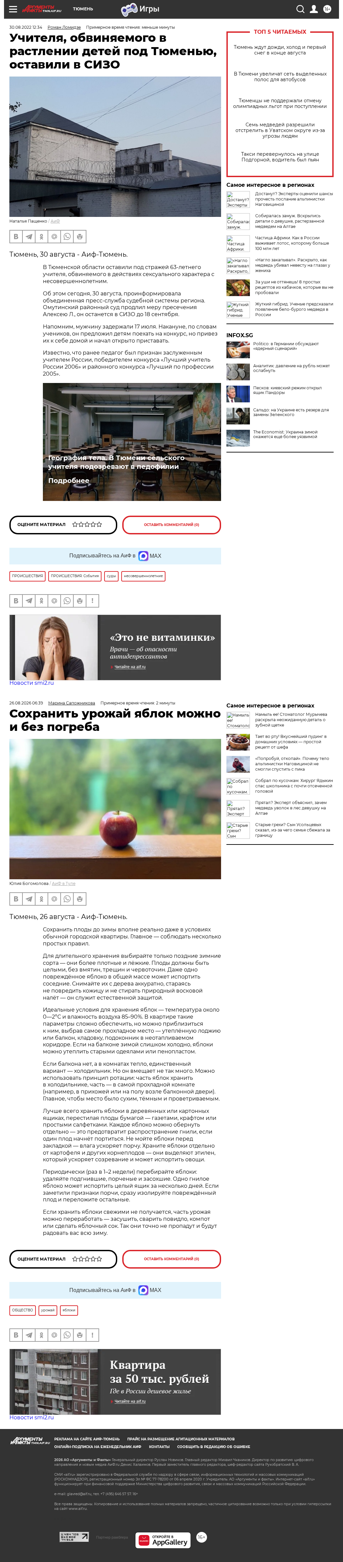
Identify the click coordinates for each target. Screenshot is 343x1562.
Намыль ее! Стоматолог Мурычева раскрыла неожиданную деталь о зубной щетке (291, 720)
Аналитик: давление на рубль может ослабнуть (291, 368)
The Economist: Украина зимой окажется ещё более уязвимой (285, 434)
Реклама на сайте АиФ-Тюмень (87, 1439)
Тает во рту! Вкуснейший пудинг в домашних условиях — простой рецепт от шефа (291, 742)
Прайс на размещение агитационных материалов (181, 1439)
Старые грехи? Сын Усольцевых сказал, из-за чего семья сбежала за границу (292, 830)
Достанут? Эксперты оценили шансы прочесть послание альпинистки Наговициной (294, 199)
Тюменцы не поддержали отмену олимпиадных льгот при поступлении (280, 103)
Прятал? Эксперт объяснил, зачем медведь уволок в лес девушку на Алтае (291, 808)
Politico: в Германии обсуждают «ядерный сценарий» (286, 346)
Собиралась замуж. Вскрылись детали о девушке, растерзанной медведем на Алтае (289, 221)
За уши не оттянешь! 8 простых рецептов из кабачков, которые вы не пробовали (294, 287)
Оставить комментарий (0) (171, 525)
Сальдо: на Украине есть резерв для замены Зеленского (291, 412)
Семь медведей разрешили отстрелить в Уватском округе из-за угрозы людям (280, 130)
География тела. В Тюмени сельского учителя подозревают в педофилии (116, 462)
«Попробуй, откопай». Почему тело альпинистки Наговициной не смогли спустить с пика (292, 764)
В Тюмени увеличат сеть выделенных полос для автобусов (280, 77)
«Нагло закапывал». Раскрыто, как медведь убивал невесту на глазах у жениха (292, 265)
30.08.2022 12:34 (25, 27)
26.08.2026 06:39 (26, 702)
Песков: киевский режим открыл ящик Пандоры (287, 390)
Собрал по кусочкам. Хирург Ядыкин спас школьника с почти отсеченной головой (294, 786)
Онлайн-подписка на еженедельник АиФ (97, 1447)
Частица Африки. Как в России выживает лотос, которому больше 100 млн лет (292, 243)
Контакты (159, 1447)
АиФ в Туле (63, 883)
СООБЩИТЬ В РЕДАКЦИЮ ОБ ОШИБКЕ (213, 1447)
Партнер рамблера (112, 1537)
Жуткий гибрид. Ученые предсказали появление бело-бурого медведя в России (294, 309)
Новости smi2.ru (31, 683)
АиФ (55, 221)
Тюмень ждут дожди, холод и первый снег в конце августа (280, 50)
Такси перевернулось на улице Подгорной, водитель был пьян (280, 157)
